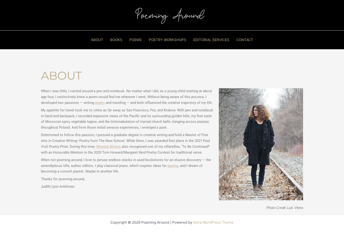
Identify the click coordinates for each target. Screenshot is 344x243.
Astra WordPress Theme (213, 222)
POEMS (135, 40)
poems (173, 166)
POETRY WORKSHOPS (167, 40)
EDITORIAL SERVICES (211, 40)
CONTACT (244, 40)
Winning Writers (108, 146)
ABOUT (97, 40)
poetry (100, 103)
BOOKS (116, 40)
